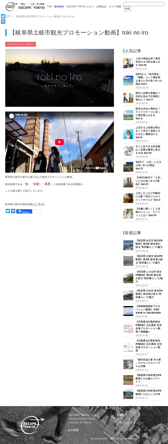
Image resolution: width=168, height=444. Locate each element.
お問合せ (102, 6)
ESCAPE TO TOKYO (80, 422)
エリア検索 (115, 6)
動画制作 (59, 6)
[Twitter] (3, 16)
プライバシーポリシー (130, 422)
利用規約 (122, 415)
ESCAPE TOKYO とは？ (80, 6)
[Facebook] (3, 21)
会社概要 (73, 430)
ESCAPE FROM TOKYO (82, 418)
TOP (49, 6)
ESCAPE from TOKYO (20, 44)
